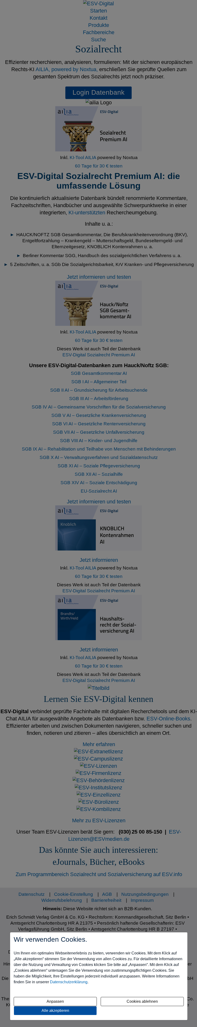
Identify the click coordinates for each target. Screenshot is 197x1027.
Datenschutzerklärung (68, 982)
